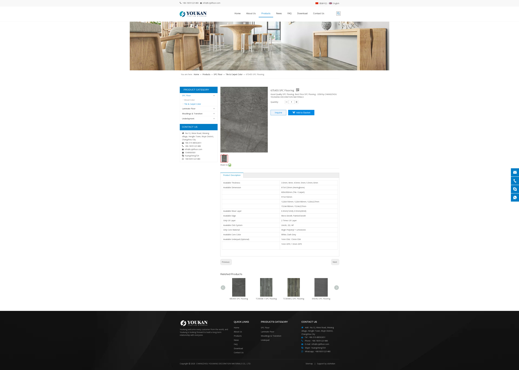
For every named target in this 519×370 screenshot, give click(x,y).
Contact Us (239, 352)
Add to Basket (303, 112)
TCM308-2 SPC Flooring (293, 298)
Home (236, 327)
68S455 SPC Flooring (239, 298)
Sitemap (309, 363)
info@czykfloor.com (211, 3)
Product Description (232, 175)
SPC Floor (186, 95)
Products (238, 336)
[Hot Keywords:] (338, 13)
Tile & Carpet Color (192, 104)
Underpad (265, 340)
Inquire (278, 112)
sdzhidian (331, 363)
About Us (238, 331)
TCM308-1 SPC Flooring (266, 298)
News (236, 340)
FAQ (236, 344)
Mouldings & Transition (192, 113)
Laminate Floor (188, 108)
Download (238, 348)
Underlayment (188, 118)
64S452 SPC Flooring (321, 298)
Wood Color (189, 100)
